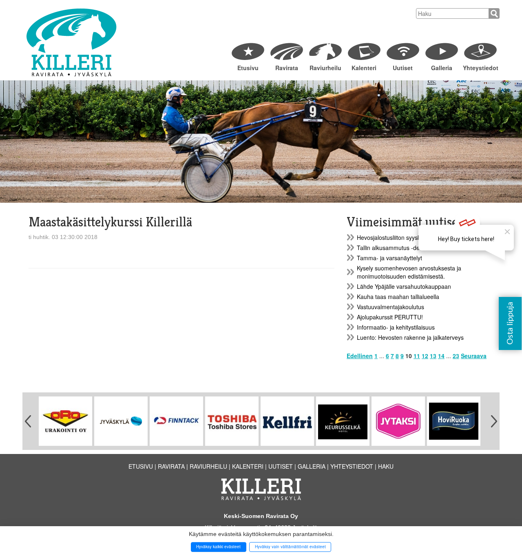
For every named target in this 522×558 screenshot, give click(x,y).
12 (425, 356)
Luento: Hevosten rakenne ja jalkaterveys (410, 337)
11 (417, 356)
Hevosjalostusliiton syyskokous (396, 237)
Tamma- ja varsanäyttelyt (389, 258)
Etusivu (248, 68)
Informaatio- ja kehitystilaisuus (396, 327)
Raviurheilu (325, 68)
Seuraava (474, 356)
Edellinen (360, 356)
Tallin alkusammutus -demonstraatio (403, 248)
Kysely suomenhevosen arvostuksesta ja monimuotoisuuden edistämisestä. (409, 272)
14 (441, 356)
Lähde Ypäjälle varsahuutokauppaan (404, 286)
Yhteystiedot (480, 68)
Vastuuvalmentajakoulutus (390, 307)
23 (456, 356)
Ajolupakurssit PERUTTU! (390, 317)
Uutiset (403, 68)
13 (433, 356)
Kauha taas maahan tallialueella (398, 296)
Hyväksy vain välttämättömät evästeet (290, 546)
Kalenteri (364, 68)
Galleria (441, 68)
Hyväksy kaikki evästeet (218, 546)
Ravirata (286, 68)
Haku (386, 466)
